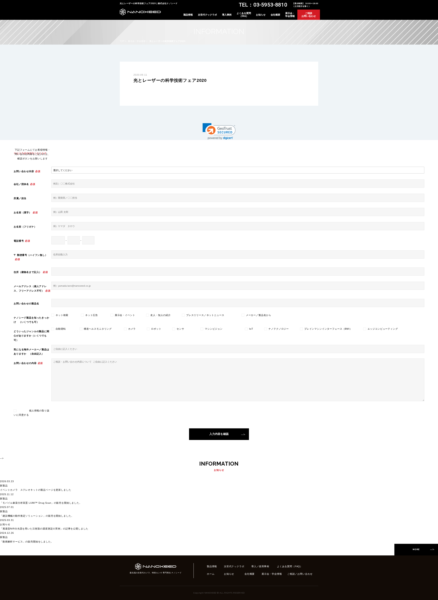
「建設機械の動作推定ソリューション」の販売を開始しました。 (37, 515)
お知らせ (260, 14)
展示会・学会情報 (290, 14)
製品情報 (188, 14)
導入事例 (226, 14)
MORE (416, 549)
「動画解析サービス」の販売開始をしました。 (26, 541)
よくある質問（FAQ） (244, 14)
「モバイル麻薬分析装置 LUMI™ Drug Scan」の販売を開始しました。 (41, 502)
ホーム (211, 574)
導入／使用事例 (260, 566)
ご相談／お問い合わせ (300, 574)
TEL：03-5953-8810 (263, 5)
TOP (122, 41)
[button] (219, 131)
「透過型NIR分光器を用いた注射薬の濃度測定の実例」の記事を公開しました (44, 528)
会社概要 (275, 14)
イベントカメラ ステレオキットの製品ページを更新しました (35, 489)
